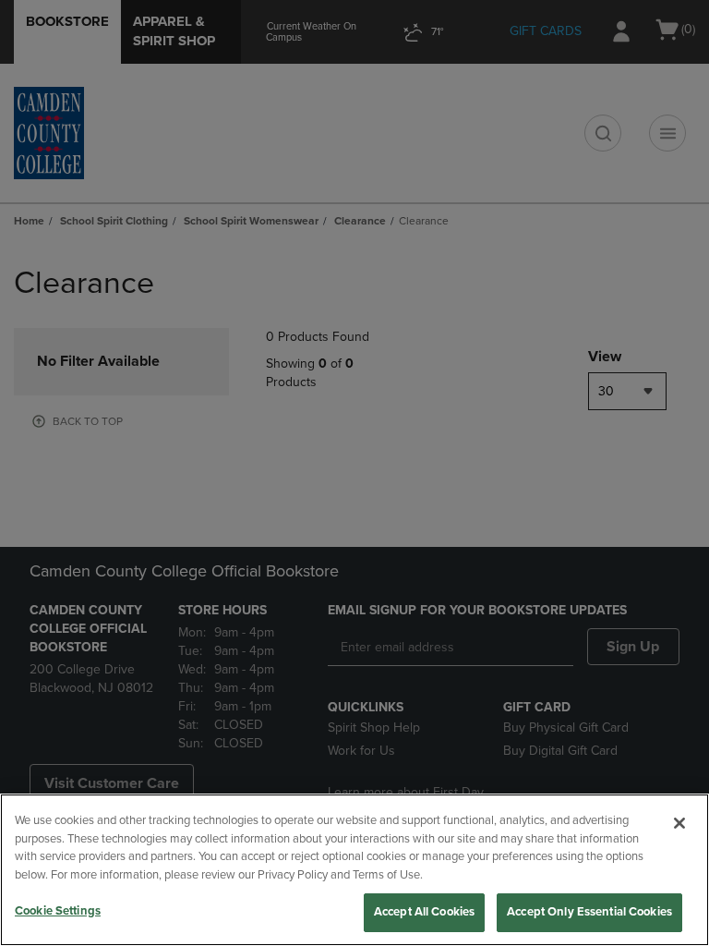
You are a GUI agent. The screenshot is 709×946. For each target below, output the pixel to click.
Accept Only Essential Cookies (589, 911)
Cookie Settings (58, 911)
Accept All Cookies (424, 911)
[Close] (679, 823)
